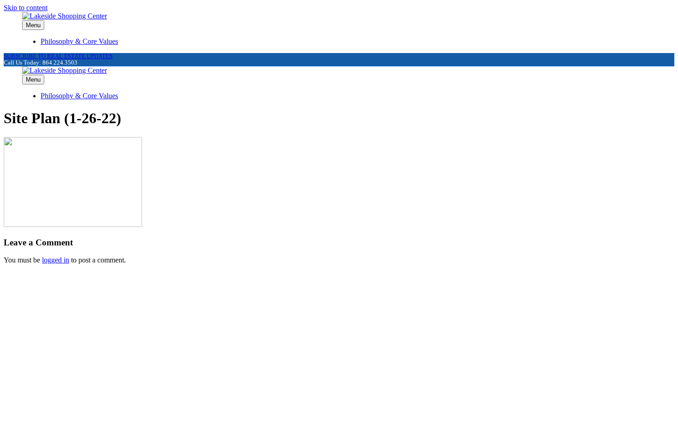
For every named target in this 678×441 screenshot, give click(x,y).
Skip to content (26, 8)
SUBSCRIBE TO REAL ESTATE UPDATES (58, 56)
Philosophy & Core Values (79, 41)
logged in (55, 260)
